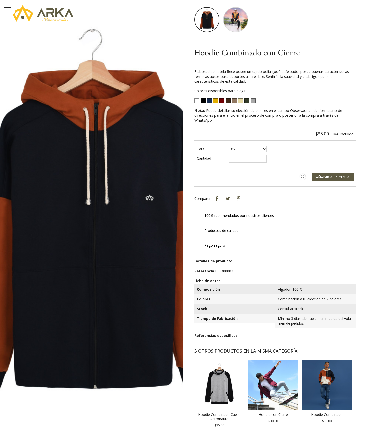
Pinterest (239, 199)
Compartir (217, 199)
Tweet (228, 199)
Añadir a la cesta (332, 177)
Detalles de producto (213, 261)
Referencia (204, 271)
